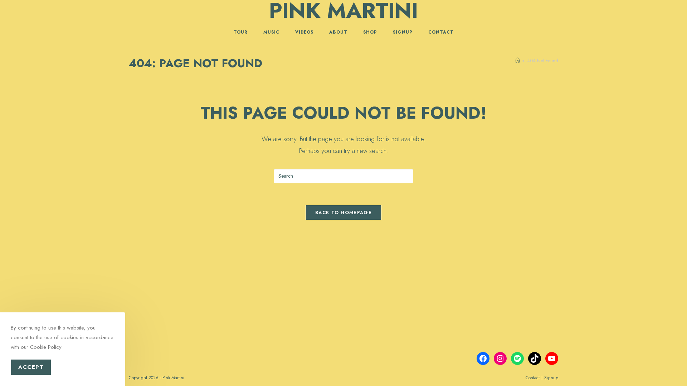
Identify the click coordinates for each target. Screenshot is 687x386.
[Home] (517, 60)
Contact (533, 378)
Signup (551, 378)
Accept (31, 367)
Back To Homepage (343, 212)
